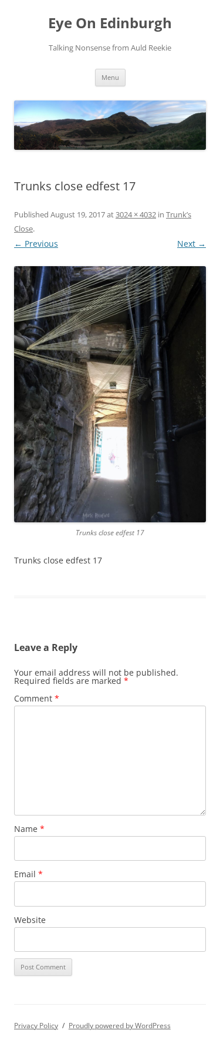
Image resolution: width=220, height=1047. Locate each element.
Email (28, 874)
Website (30, 919)
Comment (36, 698)
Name (29, 828)
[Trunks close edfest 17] (110, 394)
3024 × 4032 (136, 214)
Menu (110, 77)
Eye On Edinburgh (110, 23)
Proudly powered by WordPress (120, 1026)
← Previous (36, 243)
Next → (191, 243)
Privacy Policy (36, 1026)
